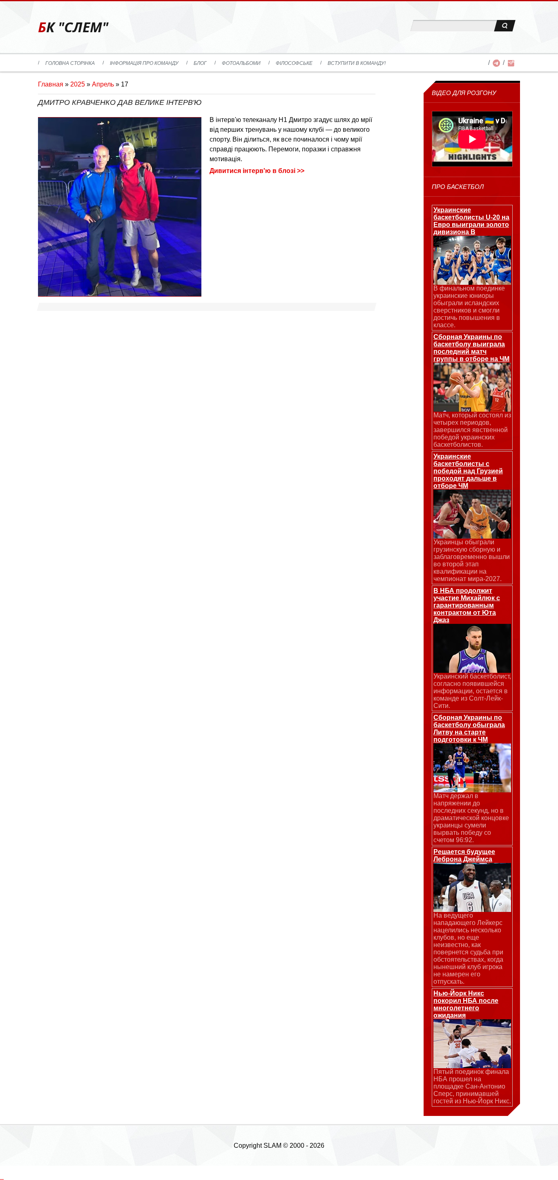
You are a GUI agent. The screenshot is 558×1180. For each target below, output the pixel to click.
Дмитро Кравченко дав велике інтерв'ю (119, 102)
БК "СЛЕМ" (73, 27)
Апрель (103, 84)
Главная (50, 84)
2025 (77, 84)
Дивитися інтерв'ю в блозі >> (257, 170)
